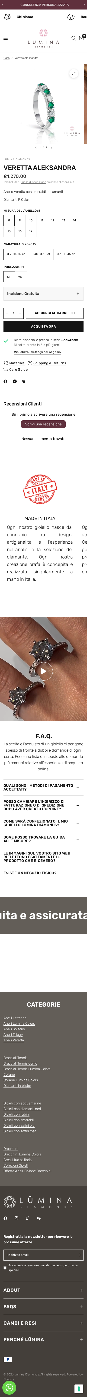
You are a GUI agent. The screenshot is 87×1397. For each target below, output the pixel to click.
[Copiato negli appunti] (24, 381)
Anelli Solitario (14, 1029)
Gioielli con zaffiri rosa (19, 1131)
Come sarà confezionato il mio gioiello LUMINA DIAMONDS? (35, 823)
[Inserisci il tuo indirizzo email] (79, 1255)
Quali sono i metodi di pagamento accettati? (38, 787)
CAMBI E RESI (20, 1323)
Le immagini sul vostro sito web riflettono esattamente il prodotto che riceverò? (36, 857)
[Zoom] (73, 73)
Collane (9, 1074)
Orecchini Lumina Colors (22, 1154)
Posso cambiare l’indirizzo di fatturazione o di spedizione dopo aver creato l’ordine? (33, 805)
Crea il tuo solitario (17, 1160)
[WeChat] (42, 1218)
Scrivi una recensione (43, 424)
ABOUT (11, 1290)
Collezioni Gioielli (15, 1165)
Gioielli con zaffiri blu (19, 1125)
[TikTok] (31, 1218)
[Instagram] (20, 1218)
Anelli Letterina (14, 1018)
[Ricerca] (73, 38)
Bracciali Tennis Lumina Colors (26, 1069)
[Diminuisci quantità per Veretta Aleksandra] (7, 313)
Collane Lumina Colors (20, 1080)
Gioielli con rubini (16, 1114)
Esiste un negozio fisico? (29, 873)
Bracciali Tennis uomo (20, 1063)
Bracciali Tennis (15, 1058)
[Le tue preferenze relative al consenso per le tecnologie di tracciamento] (78, 1388)
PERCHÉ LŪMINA (23, 1339)
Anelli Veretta (13, 1040)
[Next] (51, 148)
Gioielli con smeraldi (18, 1120)
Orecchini (10, 1149)
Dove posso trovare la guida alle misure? (34, 839)
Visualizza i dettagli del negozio (37, 352)
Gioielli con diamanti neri (22, 1109)
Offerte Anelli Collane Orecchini (27, 1171)
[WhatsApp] (16, 381)
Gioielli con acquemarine (22, 1103)
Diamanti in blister (17, 1086)
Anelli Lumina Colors (19, 1023)
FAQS (9, 1306)
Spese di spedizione (33, 182)
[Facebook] (6, 381)
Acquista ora (43, 327)
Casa (6, 58)
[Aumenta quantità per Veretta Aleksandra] (19, 313)
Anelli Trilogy (13, 1035)
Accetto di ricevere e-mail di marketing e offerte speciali (43, 1267)
